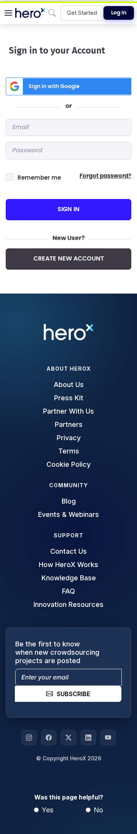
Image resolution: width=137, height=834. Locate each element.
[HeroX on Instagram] (29, 737)
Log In (118, 13)
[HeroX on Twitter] (68, 737)
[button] (8, 13)
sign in (68, 209)
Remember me (39, 178)
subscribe (73, 694)
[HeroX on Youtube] (108, 737)
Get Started (82, 12)
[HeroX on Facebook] (48, 737)
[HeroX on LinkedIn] (88, 737)
